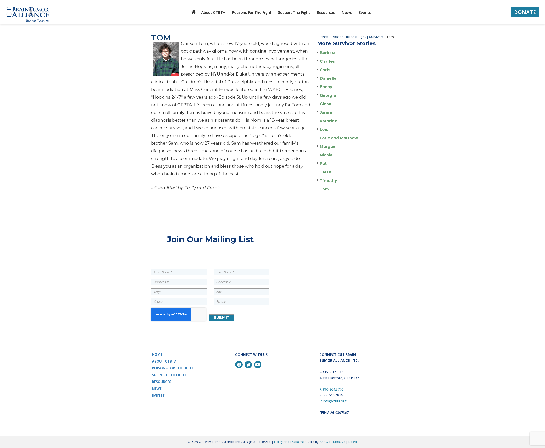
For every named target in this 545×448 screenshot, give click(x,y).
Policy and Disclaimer (290, 442)
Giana (325, 104)
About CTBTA (164, 361)
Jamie (326, 112)
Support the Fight (169, 375)
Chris (325, 70)
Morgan (327, 146)
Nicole (326, 155)
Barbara (328, 52)
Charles (327, 61)
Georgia (328, 95)
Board (352, 442)
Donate (525, 12)
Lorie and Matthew (339, 138)
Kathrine (328, 121)
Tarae (325, 172)
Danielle (328, 78)
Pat (323, 163)
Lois (324, 129)
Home (323, 37)
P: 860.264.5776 (331, 389)
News (157, 388)
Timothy (328, 180)
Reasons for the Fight (348, 37)
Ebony (326, 87)
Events (158, 395)
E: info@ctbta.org (333, 401)
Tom (324, 189)
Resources (161, 381)
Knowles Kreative (332, 442)
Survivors (376, 37)
